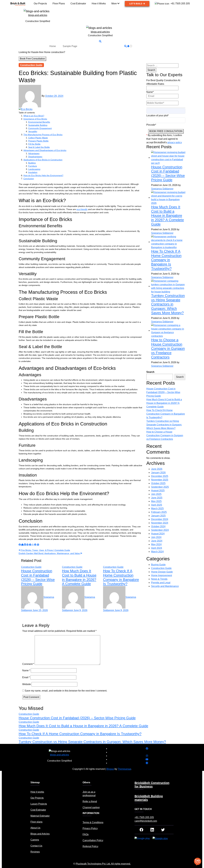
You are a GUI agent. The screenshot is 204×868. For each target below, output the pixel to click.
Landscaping (34, 169)
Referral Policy (90, 846)
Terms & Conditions (93, 822)
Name (26, 670)
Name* (150, 92)
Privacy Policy (90, 828)
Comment (28, 664)
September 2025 (160, 487)
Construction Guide (31, 65)
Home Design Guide (162, 572)
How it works (37, 792)
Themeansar (124, 769)
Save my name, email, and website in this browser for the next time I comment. (66, 690)
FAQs (86, 834)
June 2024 (156, 541)
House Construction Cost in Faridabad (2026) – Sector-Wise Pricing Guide (38, 577)
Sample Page (70, 46)
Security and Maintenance (165, 586)
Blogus (110, 769)
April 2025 (156, 505)
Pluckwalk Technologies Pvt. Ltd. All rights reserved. (103, 863)
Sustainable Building (37, 125)
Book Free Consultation (32, 58)
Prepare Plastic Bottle (38, 141)
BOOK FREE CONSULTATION (165, 131)
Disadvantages (35, 156)
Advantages (33, 153)
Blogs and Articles (40, 834)
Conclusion (28, 178)
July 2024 (156, 537)
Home (52, 46)
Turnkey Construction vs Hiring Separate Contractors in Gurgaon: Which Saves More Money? (168, 304)
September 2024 (160, 530)
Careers (34, 840)
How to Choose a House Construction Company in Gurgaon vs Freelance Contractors (168, 348)
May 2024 (156, 544)
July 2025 (156, 494)
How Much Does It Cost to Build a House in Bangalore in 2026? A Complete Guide (79, 577)
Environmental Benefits (39, 122)
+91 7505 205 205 (144, 817)
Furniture (32, 166)
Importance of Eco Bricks (35, 119)
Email (26, 677)
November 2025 (159, 479)
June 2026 (156, 469)
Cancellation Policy (93, 840)
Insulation (32, 172)
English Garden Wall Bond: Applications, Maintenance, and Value (49, 553)
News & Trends (159, 579)
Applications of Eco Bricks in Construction (42, 160)
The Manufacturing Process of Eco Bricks (42, 134)
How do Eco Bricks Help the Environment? (43, 175)
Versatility (32, 131)
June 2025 (156, 497)
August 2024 (158, 533)
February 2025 (159, 512)
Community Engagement (40, 128)
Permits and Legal (160, 582)
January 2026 (158, 472)
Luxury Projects (38, 804)
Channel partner (91, 807)
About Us (35, 828)
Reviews (35, 851)
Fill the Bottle (34, 144)
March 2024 (157, 551)
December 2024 (159, 519)
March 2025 (157, 508)
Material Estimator (40, 816)
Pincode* (151, 125)
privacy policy (174, 142)
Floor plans (36, 822)
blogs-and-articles (37, 15)
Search (150, 372)
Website (26, 684)
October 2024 (158, 526)
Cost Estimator (38, 810)
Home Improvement (161, 575)
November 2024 (159, 523)
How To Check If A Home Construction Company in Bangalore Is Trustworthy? (121, 577)
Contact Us (36, 845)
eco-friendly (82, 209)
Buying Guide (158, 564)
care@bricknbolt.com (146, 821)
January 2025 (158, 515)
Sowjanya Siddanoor (162, 188)
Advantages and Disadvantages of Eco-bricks (44, 150)
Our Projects (37, 798)
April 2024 (156, 548)
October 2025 (158, 483)
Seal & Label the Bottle (39, 147)
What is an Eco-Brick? (33, 116)
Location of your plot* (157, 115)
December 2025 (159, 476)
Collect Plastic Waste (38, 138)
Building (32, 163)
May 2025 (156, 501)
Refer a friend (90, 801)
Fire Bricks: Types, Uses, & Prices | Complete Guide (45, 550)
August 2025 (158, 490)
